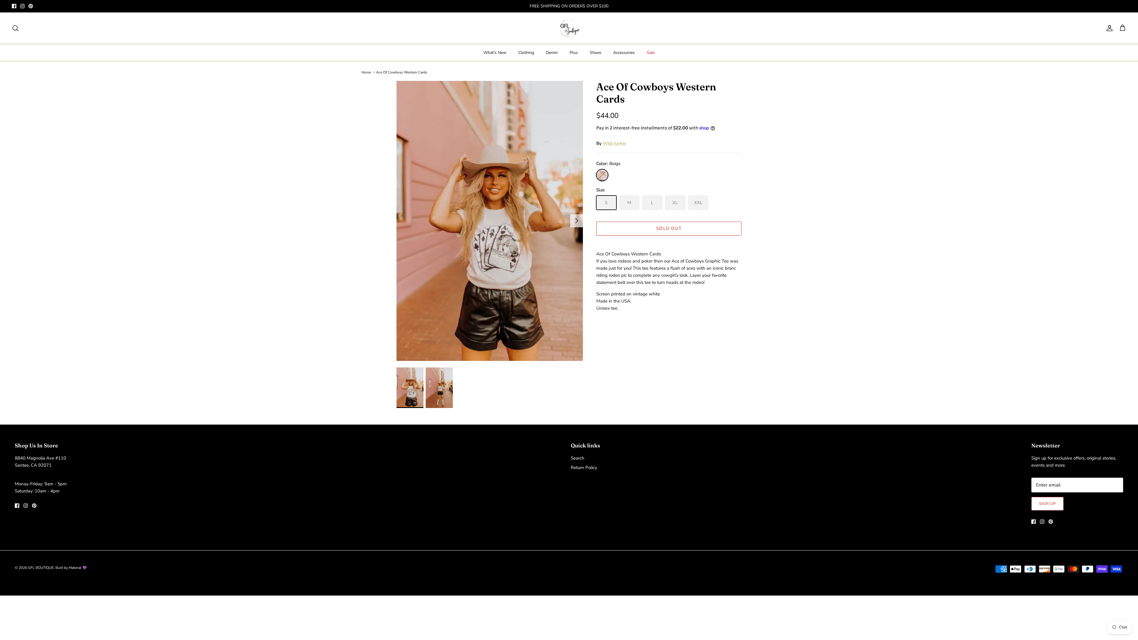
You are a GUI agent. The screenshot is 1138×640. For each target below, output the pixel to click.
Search (577, 458)
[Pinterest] (30, 6)
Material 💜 (78, 567)
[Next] (576, 220)
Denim (552, 52)
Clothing (526, 52)
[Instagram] (22, 6)
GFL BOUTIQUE (41, 567)
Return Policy (584, 468)
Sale (651, 52)
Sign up (1047, 503)
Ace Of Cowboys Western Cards (401, 72)
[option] (490, 221)
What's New (494, 52)
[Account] (1108, 28)
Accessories (624, 52)
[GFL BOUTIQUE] (569, 28)
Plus (574, 52)
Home (366, 72)
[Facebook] (14, 6)
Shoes (595, 52)
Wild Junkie (614, 143)
